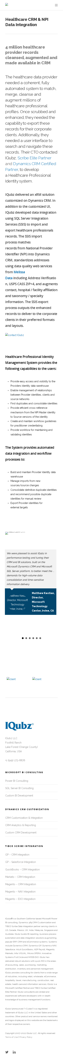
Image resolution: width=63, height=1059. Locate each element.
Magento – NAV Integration (20, 891)
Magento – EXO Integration (20, 899)
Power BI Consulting (16, 780)
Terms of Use (11, 1037)
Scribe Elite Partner (34, 157)
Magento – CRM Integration (20, 884)
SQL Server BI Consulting (19, 788)
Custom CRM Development (20, 832)
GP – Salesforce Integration (20, 862)
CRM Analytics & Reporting (20, 825)
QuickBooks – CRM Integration (22, 869)
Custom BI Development (19, 795)
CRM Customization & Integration (24, 817)
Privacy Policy (25, 1037)
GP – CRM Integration (17, 854)
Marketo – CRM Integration (20, 876)
